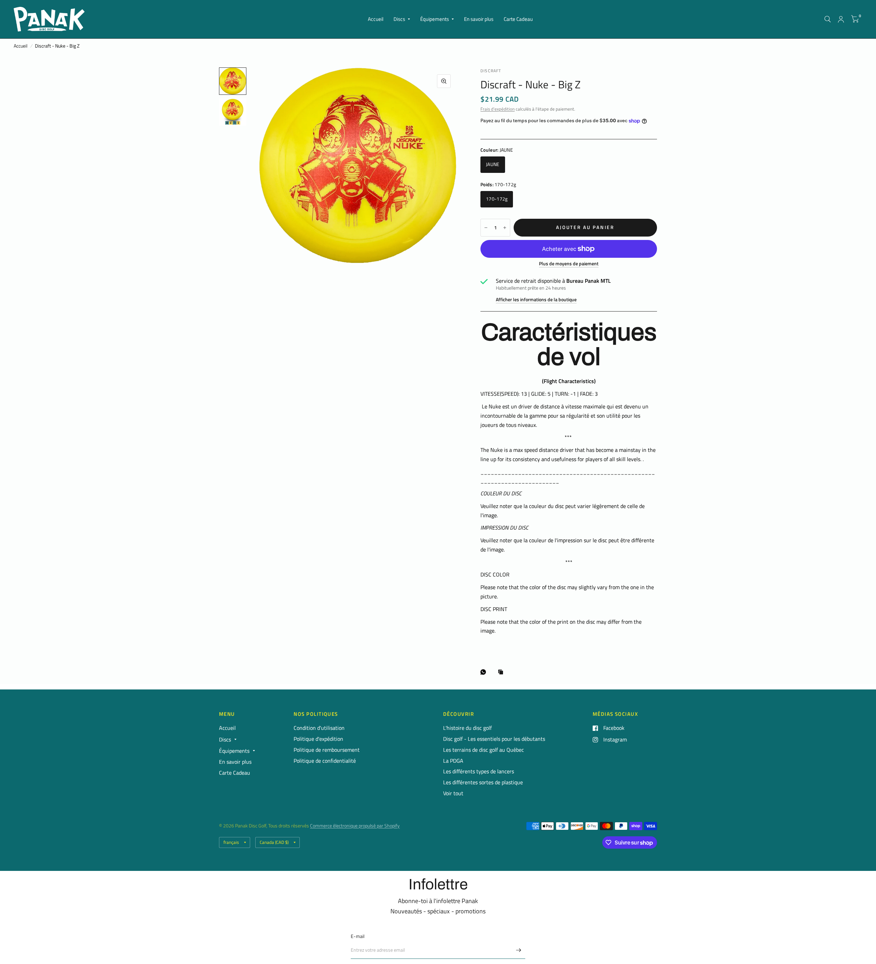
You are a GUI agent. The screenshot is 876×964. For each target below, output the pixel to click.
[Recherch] (827, 19)
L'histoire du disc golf (467, 728)
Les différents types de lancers (478, 771)
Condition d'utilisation (319, 728)
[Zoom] (444, 81)
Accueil (375, 19)
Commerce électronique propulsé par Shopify (355, 825)
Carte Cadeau (518, 19)
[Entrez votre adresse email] (518, 950)
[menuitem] (375, 19)
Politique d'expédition (318, 739)
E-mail (358, 936)
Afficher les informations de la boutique (536, 299)
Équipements (434, 19)
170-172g (496, 198)
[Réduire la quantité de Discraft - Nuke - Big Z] (486, 227)
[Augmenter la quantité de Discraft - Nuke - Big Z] (505, 227)
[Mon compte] (841, 19)
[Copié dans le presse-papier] (502, 672)
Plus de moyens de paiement (568, 263)
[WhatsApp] (484, 672)
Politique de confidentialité (325, 761)
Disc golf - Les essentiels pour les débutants (494, 739)
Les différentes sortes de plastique (483, 782)
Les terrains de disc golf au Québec (483, 750)
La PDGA (453, 761)
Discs (399, 19)
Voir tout (453, 793)
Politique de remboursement (327, 750)
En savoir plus (478, 19)
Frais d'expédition (497, 109)
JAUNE (492, 164)
